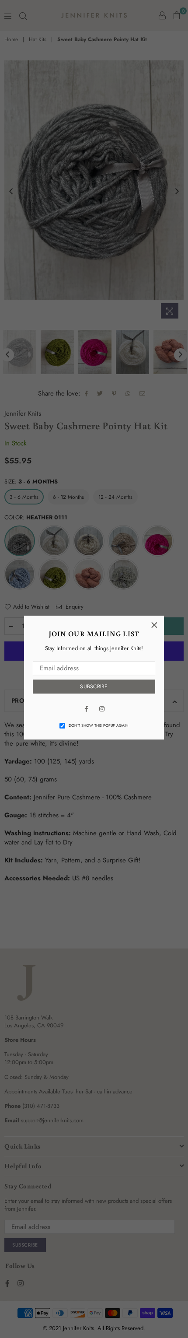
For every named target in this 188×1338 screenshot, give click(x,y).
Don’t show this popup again (99, 726)
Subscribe (94, 687)
